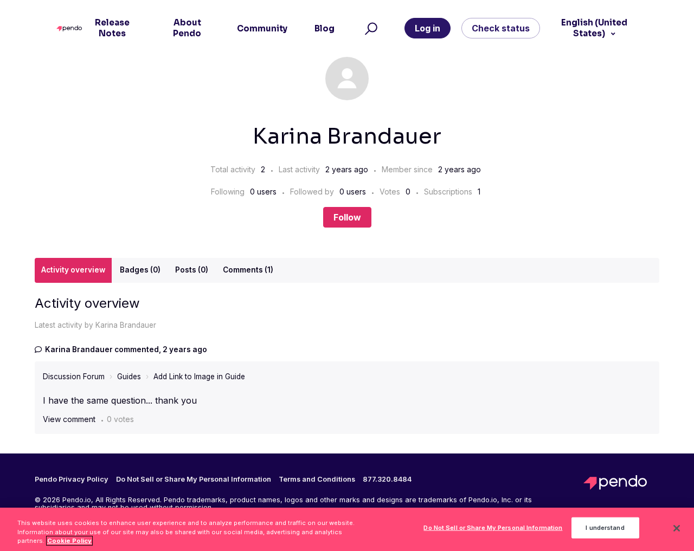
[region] (347, 529)
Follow (347, 217)
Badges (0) (140, 269)
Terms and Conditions (317, 479)
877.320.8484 (387, 479)
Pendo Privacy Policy (71, 479)
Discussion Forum (74, 376)
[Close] (677, 528)
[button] (369, 28)
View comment (69, 419)
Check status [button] (501, 28)
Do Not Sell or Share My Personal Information (492, 527)
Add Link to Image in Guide (199, 376)
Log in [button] (427, 28)
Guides (129, 376)
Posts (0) (191, 269)
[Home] (71, 28)
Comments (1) (248, 269)
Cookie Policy (69, 540)
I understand (605, 527)
